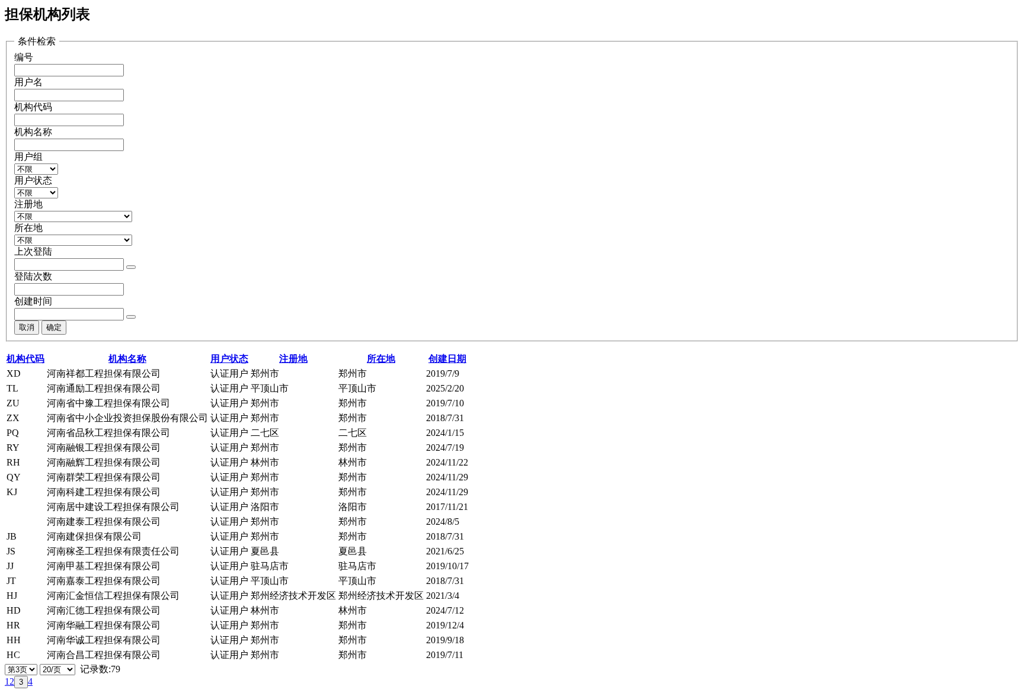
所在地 (28, 228)
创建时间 (33, 301)
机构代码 (33, 107)
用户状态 (33, 180)
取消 (26, 327)
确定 (54, 327)
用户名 (28, 82)
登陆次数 (33, 276)
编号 (23, 57)
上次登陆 (33, 251)
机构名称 (33, 132)
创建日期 (447, 359)
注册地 (28, 204)
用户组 (28, 157)
